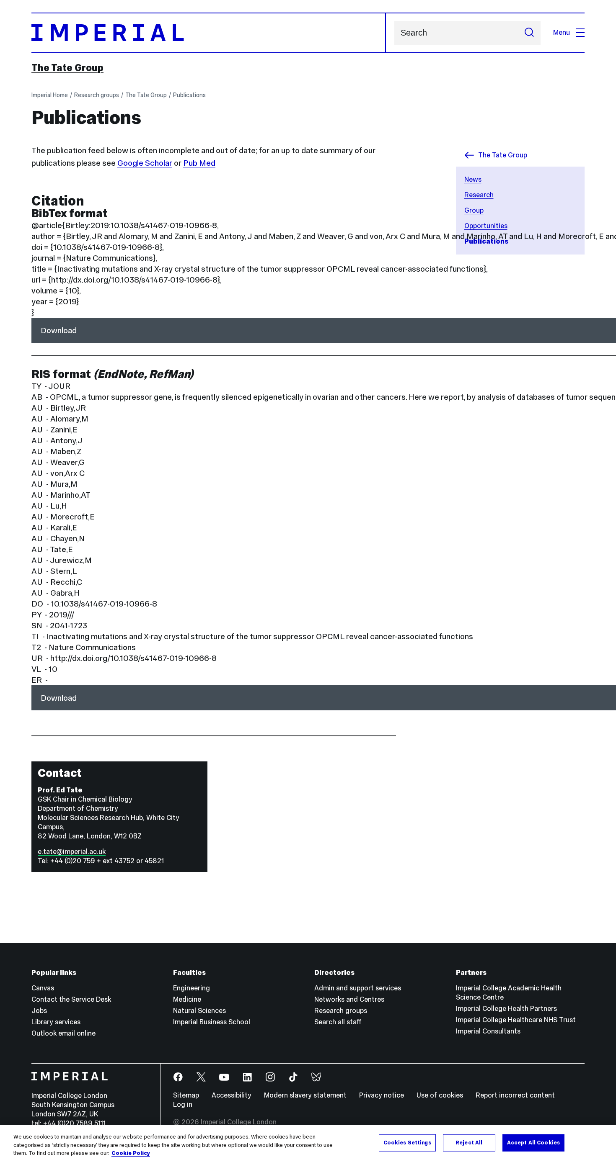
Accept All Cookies (533, 1142)
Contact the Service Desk (71, 999)
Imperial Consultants (488, 1031)
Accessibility (231, 1095)
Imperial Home (49, 95)
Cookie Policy (130, 1153)
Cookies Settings (407, 1142)
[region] (308, 1143)
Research (479, 194)
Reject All (469, 1142)
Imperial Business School (211, 1022)
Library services (55, 1022)
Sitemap (186, 1095)
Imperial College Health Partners (506, 1008)
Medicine (187, 999)
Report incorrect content (515, 1095)
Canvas (42, 988)
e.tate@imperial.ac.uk (72, 851)
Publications (189, 95)
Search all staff (338, 1022)
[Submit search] (529, 33)
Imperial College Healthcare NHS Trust (516, 1019)
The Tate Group (67, 68)
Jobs (39, 1010)
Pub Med (199, 163)
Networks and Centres (349, 999)
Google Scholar (144, 163)
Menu (561, 32)
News (472, 179)
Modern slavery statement (305, 1095)
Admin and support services (357, 988)
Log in (182, 1104)
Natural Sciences (199, 1010)
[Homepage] (208, 33)
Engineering (191, 988)
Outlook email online (63, 1033)
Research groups (96, 95)
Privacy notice (381, 1095)
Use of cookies (440, 1095)
